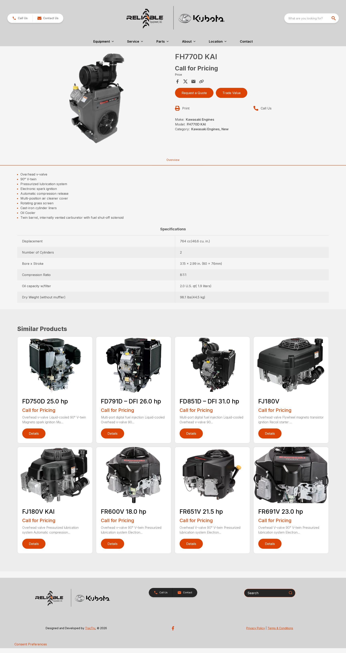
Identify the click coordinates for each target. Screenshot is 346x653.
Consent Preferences (30, 644)
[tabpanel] (95, 99)
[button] (19, 18)
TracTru (90, 628)
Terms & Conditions (280, 628)
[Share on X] (185, 81)
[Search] (290, 593)
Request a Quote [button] (194, 93)
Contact (246, 41)
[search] (334, 18)
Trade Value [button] (231, 93)
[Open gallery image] (95, 98)
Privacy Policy (255, 628)
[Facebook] (172, 628)
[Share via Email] (193, 81)
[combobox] (311, 18)
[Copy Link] (201, 81)
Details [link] (34, 433)
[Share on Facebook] (177, 81)
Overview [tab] (173, 159)
